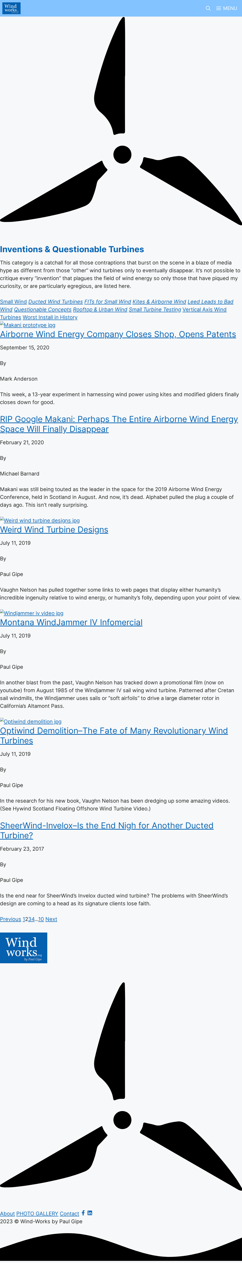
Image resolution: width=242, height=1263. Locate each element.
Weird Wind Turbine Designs (54, 529)
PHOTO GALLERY (37, 1213)
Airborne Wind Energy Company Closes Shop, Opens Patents (118, 334)
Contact (69, 1213)
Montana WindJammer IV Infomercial (71, 622)
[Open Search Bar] (208, 8)
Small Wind (13, 302)
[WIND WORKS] (11, 8)
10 (41, 919)
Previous (10, 919)
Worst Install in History (50, 317)
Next (51, 919)
